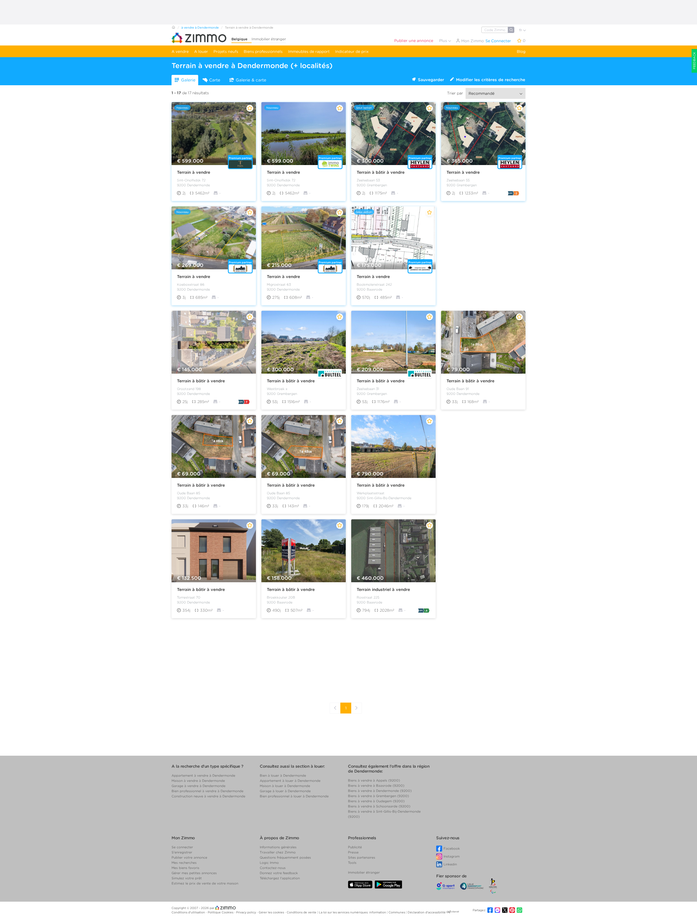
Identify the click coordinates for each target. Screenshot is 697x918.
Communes (397, 912)
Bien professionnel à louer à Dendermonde (294, 796)
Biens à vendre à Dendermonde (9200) (380, 791)
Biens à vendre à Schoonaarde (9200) (379, 806)
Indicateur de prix (352, 51)
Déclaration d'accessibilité (427, 912)
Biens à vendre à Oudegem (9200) (376, 801)
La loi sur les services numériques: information (353, 912)
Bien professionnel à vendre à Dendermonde (207, 791)
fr (521, 30)
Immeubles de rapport (309, 51)
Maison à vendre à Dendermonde (198, 781)
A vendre (180, 51)
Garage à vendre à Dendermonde (198, 786)
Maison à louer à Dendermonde (285, 786)
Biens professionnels (263, 51)
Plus (443, 40)
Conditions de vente (302, 912)
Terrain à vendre (193, 172)
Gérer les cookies (272, 912)
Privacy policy (246, 912)
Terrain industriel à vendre (383, 589)
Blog (521, 51)
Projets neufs (225, 51)
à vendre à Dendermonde (200, 27)
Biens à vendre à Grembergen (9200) (378, 796)
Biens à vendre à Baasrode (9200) (376, 785)
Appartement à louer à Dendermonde (290, 781)
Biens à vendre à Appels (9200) (374, 780)
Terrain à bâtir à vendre (381, 172)
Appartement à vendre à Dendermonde (203, 775)
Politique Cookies (221, 912)
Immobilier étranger (269, 39)
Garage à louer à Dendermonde (285, 791)
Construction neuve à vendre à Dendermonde (208, 796)
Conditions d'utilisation (189, 912)
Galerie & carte (251, 80)
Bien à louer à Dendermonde (283, 775)
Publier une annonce (413, 40)
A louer (201, 51)
